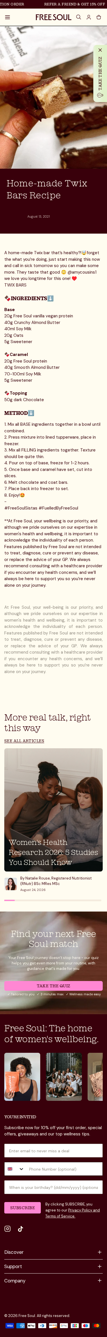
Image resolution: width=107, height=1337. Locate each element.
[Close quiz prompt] (100, 50)
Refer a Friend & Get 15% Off (69, 4)
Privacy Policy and (84, 1210)
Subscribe (22, 1207)
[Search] (79, 17)
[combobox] (15, 1168)
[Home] (53, 17)
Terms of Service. (60, 1216)
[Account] (89, 17)
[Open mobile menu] (7, 17)
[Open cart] (99, 17)
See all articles (24, 740)
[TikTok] (20, 1228)
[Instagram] (7, 1228)
